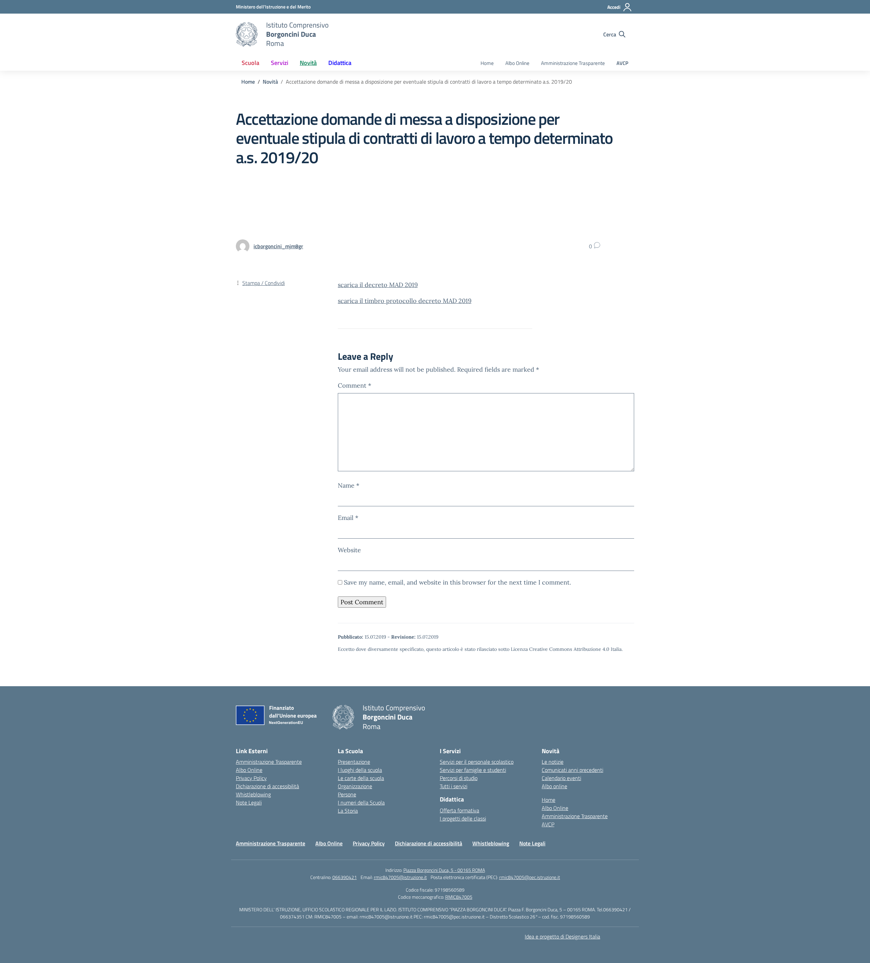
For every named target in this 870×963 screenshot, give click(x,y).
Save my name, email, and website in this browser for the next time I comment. (457, 582)
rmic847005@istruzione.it (400, 877)
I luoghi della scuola (360, 770)
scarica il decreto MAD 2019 (378, 285)
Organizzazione (355, 786)
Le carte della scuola (361, 778)
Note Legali (249, 802)
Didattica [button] (339, 62)
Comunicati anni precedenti (572, 770)
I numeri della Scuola (361, 802)
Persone (347, 794)
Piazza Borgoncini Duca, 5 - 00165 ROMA (444, 870)
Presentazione (354, 762)
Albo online (554, 786)
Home (487, 63)
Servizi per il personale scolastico (477, 762)
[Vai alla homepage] (247, 34)
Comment (354, 385)
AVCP (622, 63)
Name (348, 485)
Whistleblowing (253, 794)
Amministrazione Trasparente (573, 63)
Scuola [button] (250, 62)
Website (349, 550)
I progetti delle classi (463, 818)
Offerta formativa (459, 810)
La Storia (348, 811)
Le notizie (552, 762)
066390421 (344, 877)
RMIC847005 (458, 896)
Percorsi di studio (458, 778)
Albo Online (517, 63)
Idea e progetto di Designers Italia (562, 936)
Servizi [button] (279, 62)
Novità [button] (308, 62)
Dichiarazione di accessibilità (267, 786)
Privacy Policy (251, 778)
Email (348, 518)
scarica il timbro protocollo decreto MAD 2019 (404, 301)
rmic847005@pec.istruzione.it (529, 877)
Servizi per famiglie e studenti (473, 770)
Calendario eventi (561, 778)
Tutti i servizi (453, 786)
